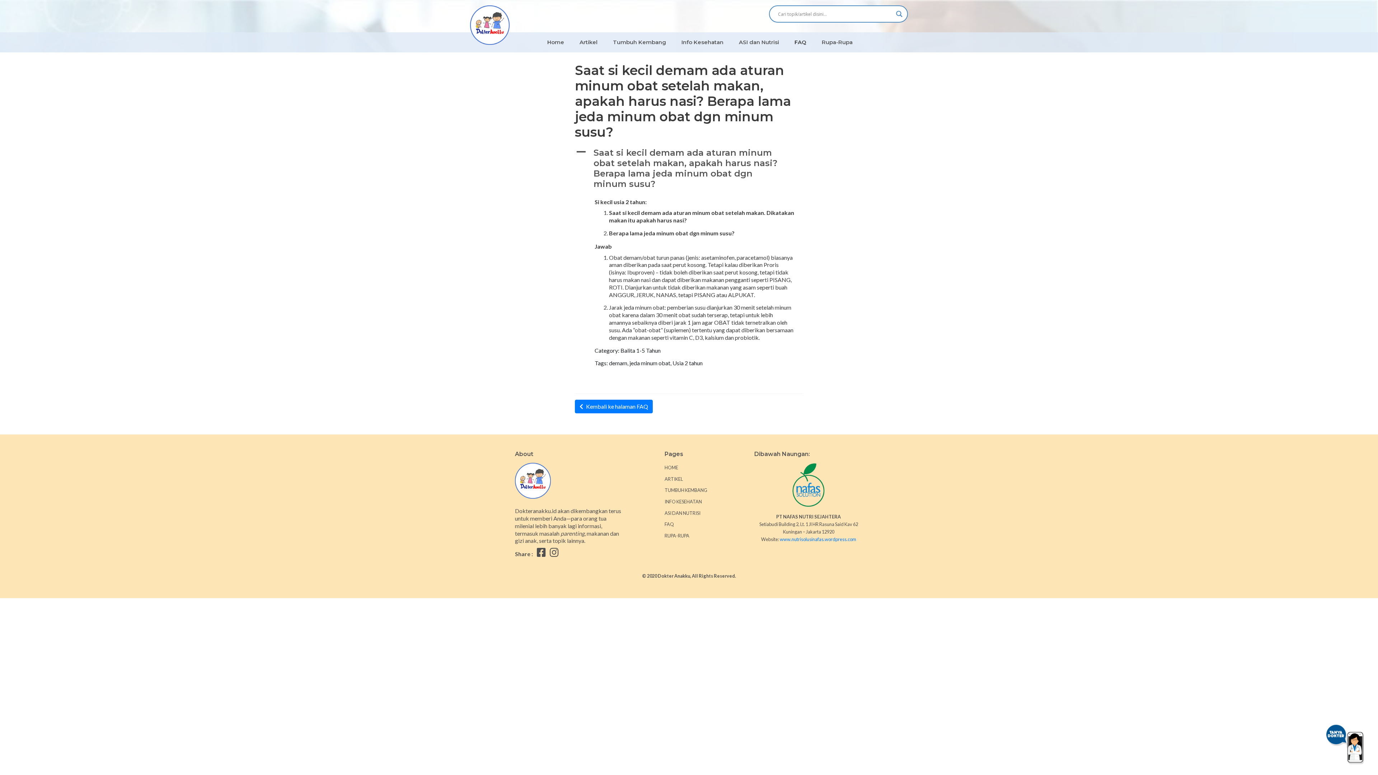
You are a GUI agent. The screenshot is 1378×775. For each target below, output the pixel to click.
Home (555, 42)
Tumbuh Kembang (639, 42)
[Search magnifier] (899, 14)
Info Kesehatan (702, 42)
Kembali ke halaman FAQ (617, 406)
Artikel (588, 42)
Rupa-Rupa (837, 42)
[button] (689, 168)
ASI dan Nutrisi (759, 42)
